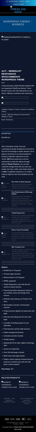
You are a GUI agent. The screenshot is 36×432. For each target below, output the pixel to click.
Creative (17, 109)
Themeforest (9, 119)
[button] (33, 9)
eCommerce (23, 109)
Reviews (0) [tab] (6, 137)
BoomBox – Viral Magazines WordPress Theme (9, 400)
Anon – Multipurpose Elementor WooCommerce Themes (26, 401)
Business (18, 24)
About (21, 1)
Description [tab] (6, 133)
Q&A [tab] (3, 141)
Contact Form (18, 4)
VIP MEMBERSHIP (12, 1)
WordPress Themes (16, 21)
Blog (27, 1)
